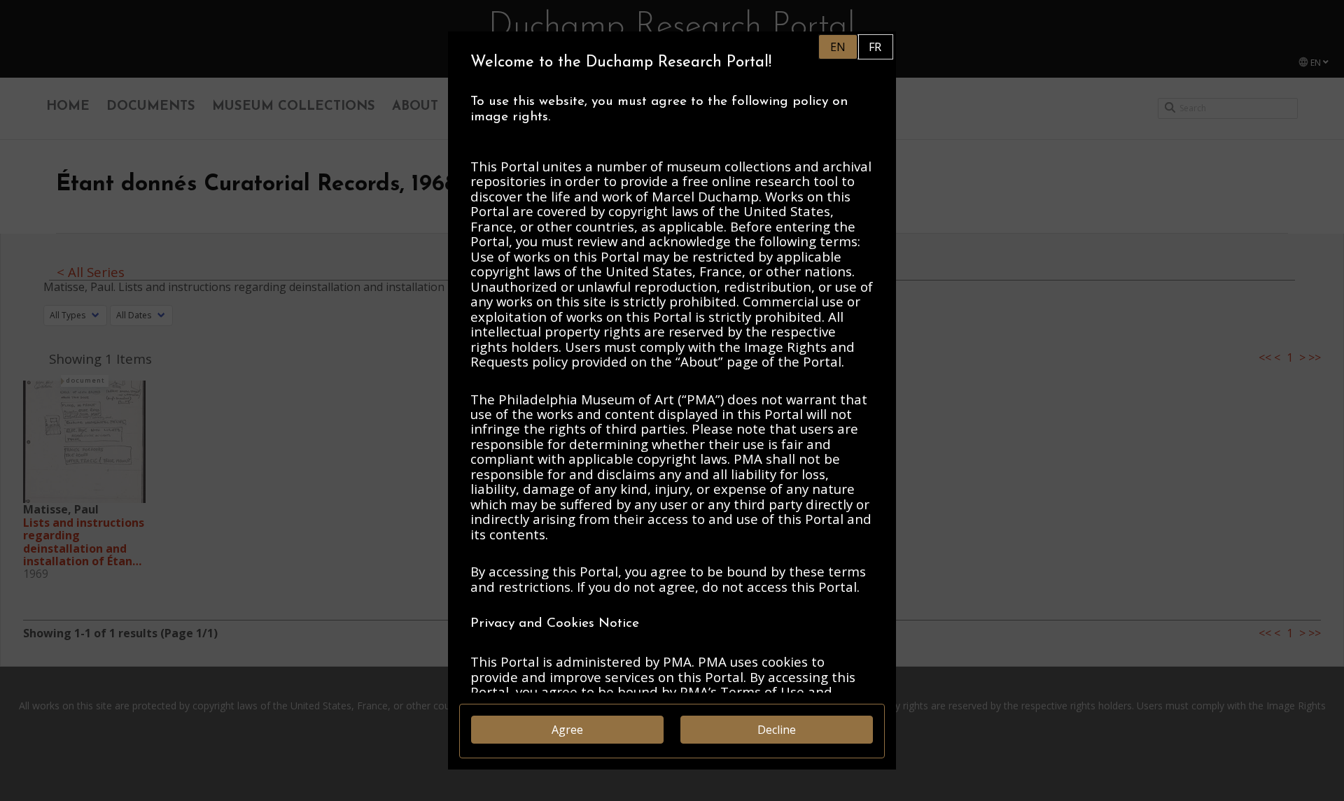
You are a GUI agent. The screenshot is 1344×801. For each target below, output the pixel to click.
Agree (567, 729)
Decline (776, 729)
